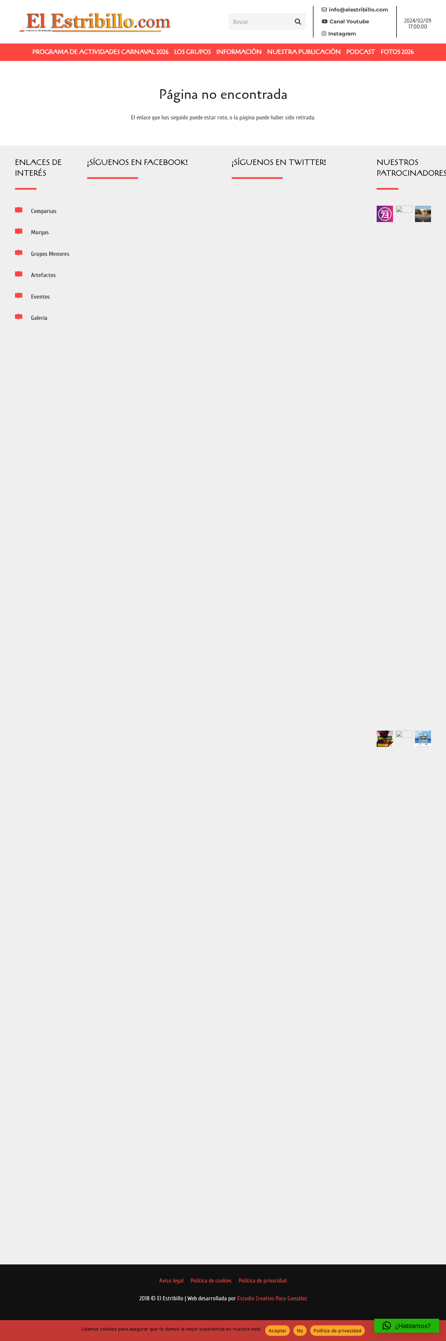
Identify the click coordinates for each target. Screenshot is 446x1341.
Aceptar (277, 1330)
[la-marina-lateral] (404, 466)
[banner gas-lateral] (423, 738)
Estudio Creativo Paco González (272, 1298)
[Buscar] (298, 21)
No (300, 1330)
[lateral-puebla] (423, 213)
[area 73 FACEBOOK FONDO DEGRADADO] (384, 213)
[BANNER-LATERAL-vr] (384, 738)
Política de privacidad (337, 1330)
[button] (406, 1326)
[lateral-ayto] (404, 991)
